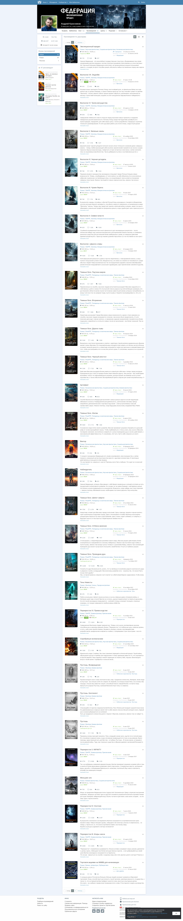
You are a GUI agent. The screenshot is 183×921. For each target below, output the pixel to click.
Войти (143, 2)
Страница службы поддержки (102, 903)
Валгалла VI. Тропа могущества (93, 103)
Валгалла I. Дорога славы (91, 244)
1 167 (100, 537)
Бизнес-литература (92, 865)
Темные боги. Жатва (89, 413)
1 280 (101, 846)
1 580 (100, 284)
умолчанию (81, 37)
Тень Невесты (86, 582)
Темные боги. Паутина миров (92, 272)
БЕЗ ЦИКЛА (120, 871)
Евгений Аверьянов (50, 88)
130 (98, 453)
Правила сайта (69, 905)
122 (98, 874)
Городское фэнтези (103, 585)
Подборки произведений (45, 901)
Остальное (122, 31)
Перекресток (121, 619)
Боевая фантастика (126, 388)
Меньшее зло (86, 778)
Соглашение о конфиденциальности (76, 907)
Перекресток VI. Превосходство (94, 611)
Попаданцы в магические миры (102, 275)
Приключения (106, 613)
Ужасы (94, 585)
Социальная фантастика (108, 49)
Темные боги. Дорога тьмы (91, 329)
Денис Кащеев (49, 77)
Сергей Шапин (110, 905)
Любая (49, 54)
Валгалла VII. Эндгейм (89, 75)
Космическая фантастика (124, 49)
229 (98, 676)
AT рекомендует (47, 68)
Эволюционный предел (90, 47)
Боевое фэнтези (96, 613)
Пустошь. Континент (89, 693)
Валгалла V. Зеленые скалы (92, 131)
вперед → (81, 42)
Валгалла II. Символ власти (92, 216)
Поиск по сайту (42, 905)
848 (98, 86)
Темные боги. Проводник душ (92, 554)
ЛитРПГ (88, 77)
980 (99, 199)
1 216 (100, 255)
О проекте (68, 901)
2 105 (100, 761)
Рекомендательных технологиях (146, 917)
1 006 (100, 340)
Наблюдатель (86, 470)
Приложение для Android (130, 901)
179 (100, 733)
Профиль (65, 31)
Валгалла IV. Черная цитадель (93, 159)
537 (98, 58)
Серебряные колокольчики (91, 639)
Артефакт (84, 385)
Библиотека (73, 31)
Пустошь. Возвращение (90, 665)
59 (98, 594)
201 (98, 481)
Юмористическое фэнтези (105, 77)
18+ (121, 907)
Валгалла (119, 83)
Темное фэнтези (119, 275)
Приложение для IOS (129, 904)
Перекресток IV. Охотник (90, 806)
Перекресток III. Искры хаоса (92, 834)
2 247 (100, 817)
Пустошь (84, 721)
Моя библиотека (74, 2)
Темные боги (121, 281)
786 (98, 114)
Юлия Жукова (49, 99)
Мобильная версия (128, 898)
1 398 (100, 425)
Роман (49, 57)
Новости (40, 903)
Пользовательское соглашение (75, 909)
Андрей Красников (71, 23)
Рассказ (49, 60)
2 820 (101, 566)
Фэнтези (94, 77)
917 (99, 312)
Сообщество (63, 2)
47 (98, 705)
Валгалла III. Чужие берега (91, 188)
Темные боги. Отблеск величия (93, 526)
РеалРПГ (88, 275)
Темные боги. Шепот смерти (92, 498)
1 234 (99, 171)
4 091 (101, 622)
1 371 (100, 509)
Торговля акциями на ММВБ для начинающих (99, 862)
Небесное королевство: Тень (126, 591)
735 (100, 650)
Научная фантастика (92, 49)
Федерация (120, 55)
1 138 (100, 368)
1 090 (100, 227)
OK (176, 913)
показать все (84, 69)
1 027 (99, 143)
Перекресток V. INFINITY (90, 750)
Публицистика (103, 865)
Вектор (83, 441)
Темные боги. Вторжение (91, 300)
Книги (45, 2)
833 (98, 789)
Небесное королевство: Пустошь (127, 674)
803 (98, 396)
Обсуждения (53, 2)
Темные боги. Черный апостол (93, 357)
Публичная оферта (71, 911)
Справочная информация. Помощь (76, 903)
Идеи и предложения (99, 901)
